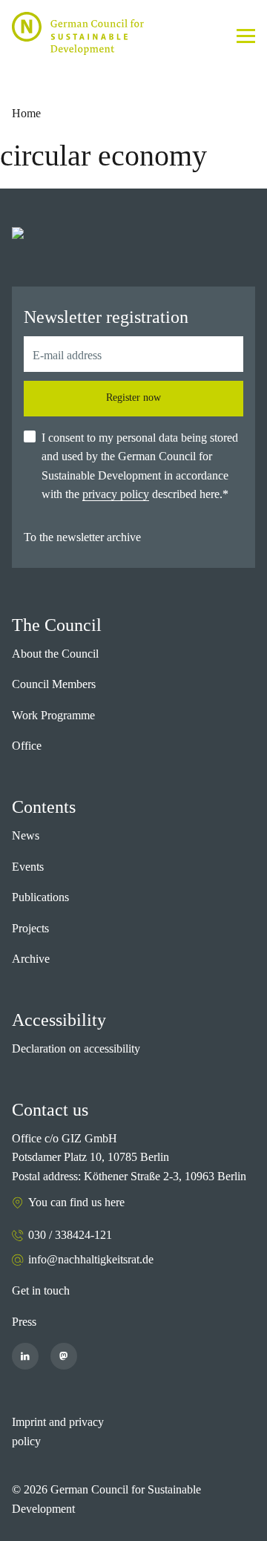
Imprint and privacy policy (58, 1431)
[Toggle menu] (246, 36)
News (25, 835)
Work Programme (53, 715)
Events (28, 866)
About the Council (55, 653)
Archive (31, 958)
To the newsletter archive (82, 537)
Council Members (54, 684)
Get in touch (41, 1290)
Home (26, 113)
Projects (30, 928)
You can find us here (76, 1202)
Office (27, 745)
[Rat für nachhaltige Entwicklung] (78, 33)
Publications (40, 897)
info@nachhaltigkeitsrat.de (91, 1259)
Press (24, 1321)
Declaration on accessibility (76, 1048)
